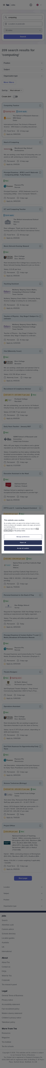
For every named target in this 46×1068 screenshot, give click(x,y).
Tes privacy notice (20, 530)
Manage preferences (23, 536)
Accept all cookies (23, 548)
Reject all (23, 542)
